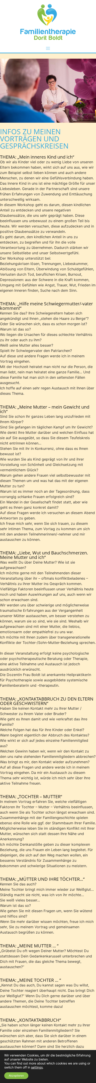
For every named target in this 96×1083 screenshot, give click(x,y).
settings (37, 1067)
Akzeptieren (16, 1075)
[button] (48, 48)
